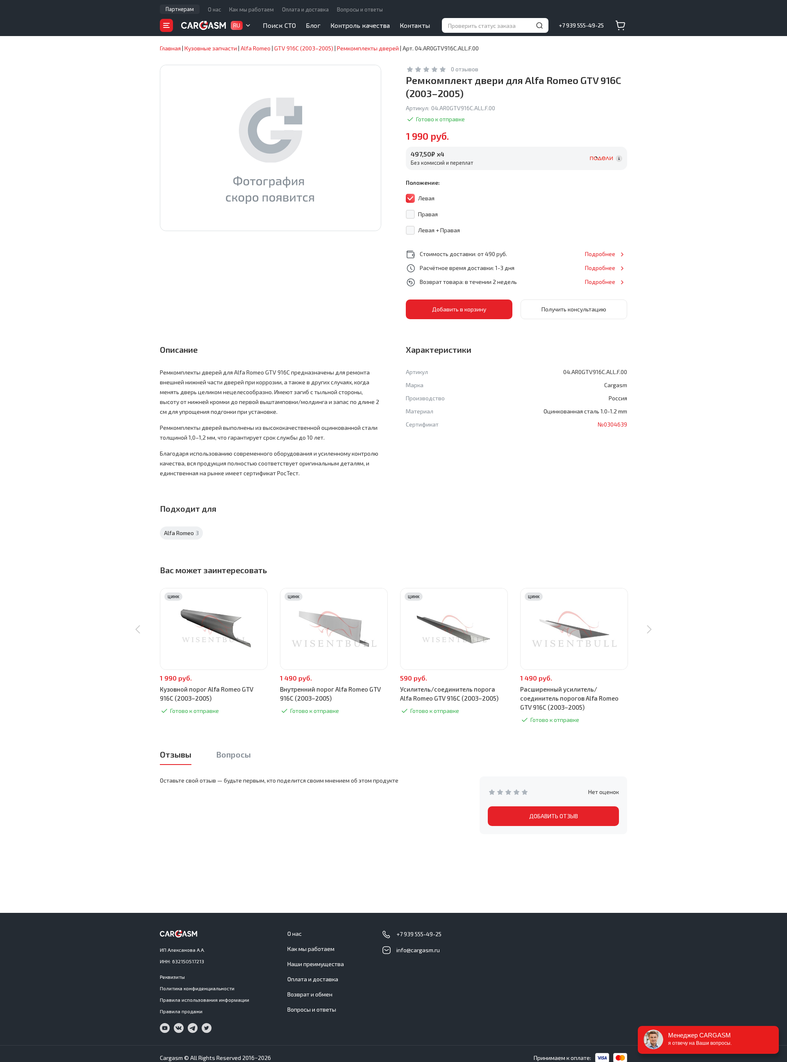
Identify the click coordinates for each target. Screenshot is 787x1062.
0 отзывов (464, 69)
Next (649, 629)
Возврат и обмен (309, 994)
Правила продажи (181, 1011)
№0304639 (612, 424)
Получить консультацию (573, 309)
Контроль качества (360, 25)
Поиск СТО (279, 25)
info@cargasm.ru (418, 949)
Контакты (415, 25)
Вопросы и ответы (360, 9)
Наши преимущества (315, 963)
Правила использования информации (204, 1000)
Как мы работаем (251, 9)
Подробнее (600, 253)
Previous (138, 629)
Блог (313, 25)
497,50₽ (427, 154)
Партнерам (180, 9)
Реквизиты (172, 977)
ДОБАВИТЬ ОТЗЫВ (553, 815)
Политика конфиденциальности (197, 988)
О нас (214, 9)
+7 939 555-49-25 (581, 25)
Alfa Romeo (181, 532)
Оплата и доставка (305, 9)
